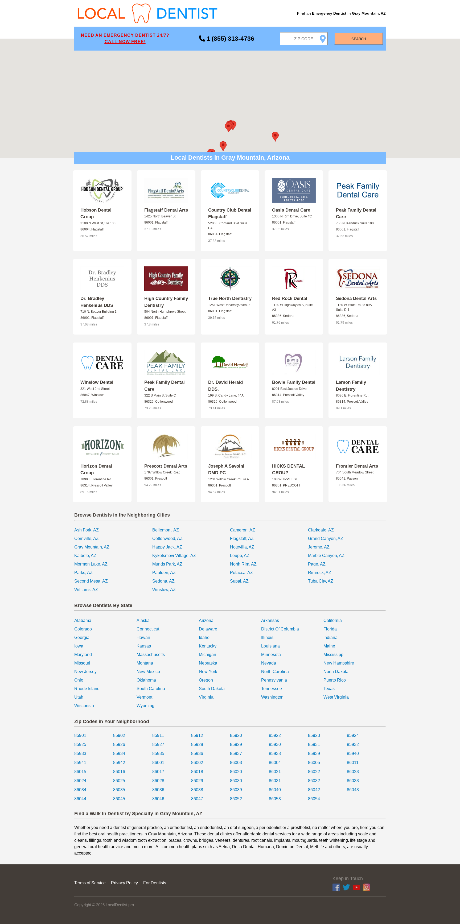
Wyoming (145, 705)
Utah (78, 697)
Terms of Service (90, 883)
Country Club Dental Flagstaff (229, 214)
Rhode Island (87, 688)
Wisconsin (84, 705)
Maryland (83, 654)
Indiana (330, 637)
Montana (145, 663)
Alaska (143, 620)
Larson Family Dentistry (351, 386)
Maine (329, 646)
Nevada (268, 663)
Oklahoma (146, 680)
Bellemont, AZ (165, 530)
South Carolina (151, 688)
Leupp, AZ (239, 555)
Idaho (204, 637)
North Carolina (275, 671)
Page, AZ (317, 564)
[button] (228, 127)
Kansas (144, 646)
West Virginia (336, 697)
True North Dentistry (230, 298)
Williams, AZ (86, 589)
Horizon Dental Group (96, 470)
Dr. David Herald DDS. (225, 386)
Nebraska (208, 663)
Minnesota (271, 654)
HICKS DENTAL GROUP (288, 470)
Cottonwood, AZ (167, 538)
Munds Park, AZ (167, 564)
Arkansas (270, 620)
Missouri (82, 663)
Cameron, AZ (242, 530)
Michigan (207, 654)
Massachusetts (151, 654)
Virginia (206, 697)
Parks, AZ (83, 572)
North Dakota (335, 671)
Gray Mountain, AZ (91, 547)
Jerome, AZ (319, 547)
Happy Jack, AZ (167, 547)
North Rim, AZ (243, 564)
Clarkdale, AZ (321, 530)
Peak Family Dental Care (356, 214)
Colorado (83, 629)
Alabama (82, 620)
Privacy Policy (124, 883)
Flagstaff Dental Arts (166, 210)
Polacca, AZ (241, 572)
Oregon (206, 680)
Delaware (208, 629)
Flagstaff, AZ (242, 538)
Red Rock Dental (289, 298)
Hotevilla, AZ (242, 547)
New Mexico (148, 671)
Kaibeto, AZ (85, 555)
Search (358, 39)
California (332, 620)
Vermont (144, 697)
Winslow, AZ (164, 589)
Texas (329, 688)
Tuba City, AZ (320, 581)
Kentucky (207, 646)
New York (208, 671)
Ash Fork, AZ (86, 530)
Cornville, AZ (86, 538)
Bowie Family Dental (293, 382)
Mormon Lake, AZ (91, 564)
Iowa (78, 646)
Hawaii (143, 637)
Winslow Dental (96, 382)
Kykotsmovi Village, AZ (174, 555)
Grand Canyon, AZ (325, 538)
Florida (330, 629)
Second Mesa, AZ (91, 581)
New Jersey (85, 671)
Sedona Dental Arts (356, 298)
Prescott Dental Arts (165, 466)
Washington (272, 697)
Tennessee (271, 688)
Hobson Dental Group (96, 214)
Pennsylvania (274, 680)
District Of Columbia (280, 629)
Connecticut (148, 629)
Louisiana (270, 646)
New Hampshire (338, 663)
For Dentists (154, 883)
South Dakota (212, 688)
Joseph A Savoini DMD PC (226, 470)
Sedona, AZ (163, 581)
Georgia (81, 637)
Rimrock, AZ (319, 572)
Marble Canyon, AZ (326, 555)
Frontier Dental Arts (357, 466)
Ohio (78, 680)
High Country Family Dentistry (166, 302)
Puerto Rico (334, 680)
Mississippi (333, 654)
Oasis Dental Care (291, 210)
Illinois (267, 637)
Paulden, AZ (164, 572)
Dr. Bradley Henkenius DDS (96, 302)
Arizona (206, 620)
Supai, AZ (239, 581)
